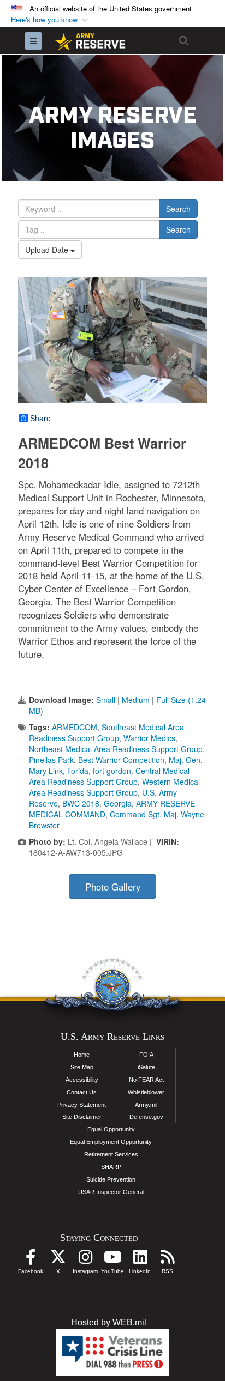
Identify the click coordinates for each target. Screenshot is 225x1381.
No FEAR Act (146, 1079)
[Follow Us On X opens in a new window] (58, 1259)
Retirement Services (111, 1154)
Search (178, 208)
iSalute (146, 1067)
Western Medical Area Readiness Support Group (114, 787)
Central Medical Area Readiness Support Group (109, 776)
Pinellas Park (51, 759)
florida (77, 770)
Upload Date (47, 249)
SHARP (111, 1167)
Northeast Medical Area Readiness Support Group (116, 748)
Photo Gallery (112, 886)
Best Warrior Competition (121, 759)
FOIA (146, 1054)
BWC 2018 (80, 803)
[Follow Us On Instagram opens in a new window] (85, 1259)
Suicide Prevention (110, 1179)
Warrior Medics (149, 737)
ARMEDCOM (74, 727)
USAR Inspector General (111, 1192)
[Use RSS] (167, 1259)
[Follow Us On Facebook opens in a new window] (30, 1259)
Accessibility (82, 1079)
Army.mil (146, 1104)
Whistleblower (146, 1092)
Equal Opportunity (111, 1129)
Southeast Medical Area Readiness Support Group (106, 732)
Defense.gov (146, 1116)
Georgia (118, 803)
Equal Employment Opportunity (111, 1141)
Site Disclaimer (82, 1116)
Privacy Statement (81, 1104)
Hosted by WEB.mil (108, 1322)
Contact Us (82, 1092)
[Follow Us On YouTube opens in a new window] (112, 1259)
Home (82, 1054)
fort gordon (112, 770)
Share (40, 418)
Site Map (81, 1067)
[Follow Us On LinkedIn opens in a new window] (139, 1259)
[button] (50, 20)
